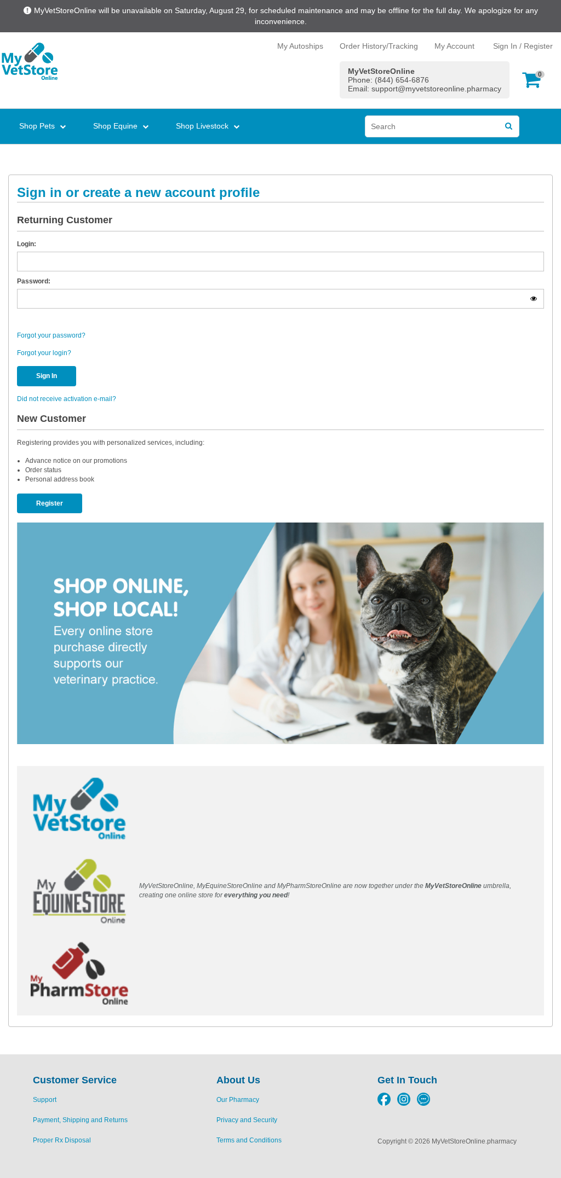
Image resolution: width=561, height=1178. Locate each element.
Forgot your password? (51, 335)
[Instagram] (403, 1103)
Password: (33, 281)
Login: (26, 244)
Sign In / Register (523, 46)
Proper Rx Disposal (62, 1140)
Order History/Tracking (379, 46)
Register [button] (49, 503)
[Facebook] (384, 1103)
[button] (534, 79)
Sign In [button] (46, 376)
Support (44, 1100)
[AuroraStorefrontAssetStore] (29, 61)
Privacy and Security (246, 1120)
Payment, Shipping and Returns (80, 1120)
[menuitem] (40, 126)
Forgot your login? (44, 353)
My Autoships (300, 46)
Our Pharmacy (237, 1100)
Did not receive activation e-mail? (66, 399)
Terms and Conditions (249, 1140)
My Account (454, 46)
